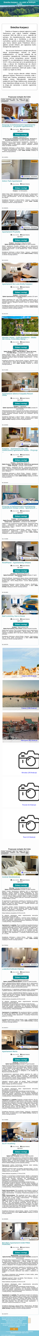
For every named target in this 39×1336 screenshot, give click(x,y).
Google (4, 1319)
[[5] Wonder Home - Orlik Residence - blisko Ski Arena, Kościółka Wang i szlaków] (20, 326)
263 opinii (27, 140)
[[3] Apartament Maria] (20, 1040)
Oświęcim (33, 1032)
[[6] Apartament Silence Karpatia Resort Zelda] (20, 382)
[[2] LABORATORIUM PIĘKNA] (20, 957)
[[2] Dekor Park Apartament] (20, 169)
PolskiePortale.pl (11, 1335)
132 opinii (35, 296)
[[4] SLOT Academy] (20, 1132)
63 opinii (28, 521)
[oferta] (22, 120)
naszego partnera (11, 151)
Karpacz (34, 105)
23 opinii (28, 889)
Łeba (35, 949)
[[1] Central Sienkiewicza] (20, 865)
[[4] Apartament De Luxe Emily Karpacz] (20, 272)
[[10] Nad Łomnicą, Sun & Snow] (20, 604)
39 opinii (29, 628)
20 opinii (29, 981)
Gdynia (34, 1124)
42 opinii (28, 244)
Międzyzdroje (32, 1223)
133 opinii (25, 353)
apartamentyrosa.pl (33, 1)
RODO (18, 1326)
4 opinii (26, 465)
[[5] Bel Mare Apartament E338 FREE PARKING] (20, 1231)
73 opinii (27, 1064)
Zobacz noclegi (21, 135)
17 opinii (34, 575)
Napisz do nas (25, 1332)
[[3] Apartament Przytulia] (20, 220)
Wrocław (34, 857)
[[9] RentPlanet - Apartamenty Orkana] (20, 551)
